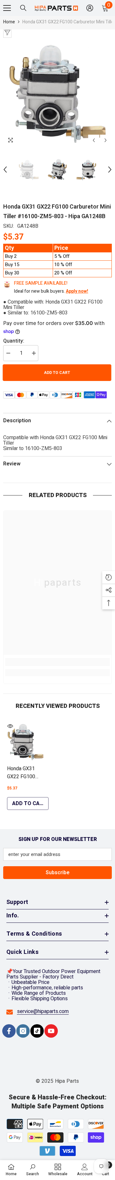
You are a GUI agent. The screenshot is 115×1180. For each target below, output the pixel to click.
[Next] (105, 140)
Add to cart (57, 373)
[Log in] (90, 8)
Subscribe (58, 872)
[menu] (7, 8)
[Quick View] (10, 726)
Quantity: (13, 341)
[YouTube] (51, 1031)
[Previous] (93, 140)
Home (9, 22)
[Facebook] (9, 1031)
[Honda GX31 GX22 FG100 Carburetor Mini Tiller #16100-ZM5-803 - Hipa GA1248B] (25, 741)
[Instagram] (23, 1031)
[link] (57, 662)
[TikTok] (37, 1031)
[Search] (23, 8)
